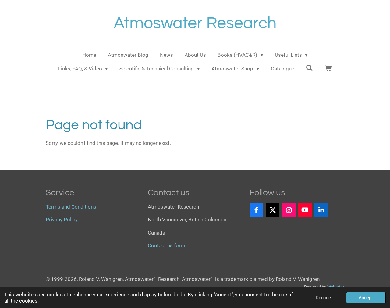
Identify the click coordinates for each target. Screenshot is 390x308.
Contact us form (166, 245)
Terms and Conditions (71, 207)
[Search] (309, 68)
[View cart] (328, 68)
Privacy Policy (62, 220)
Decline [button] (323, 297)
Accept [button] (366, 297)
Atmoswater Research (195, 23)
